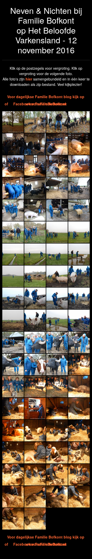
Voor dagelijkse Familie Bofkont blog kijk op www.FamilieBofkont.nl (45, 97)
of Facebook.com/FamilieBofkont (36, 103)
